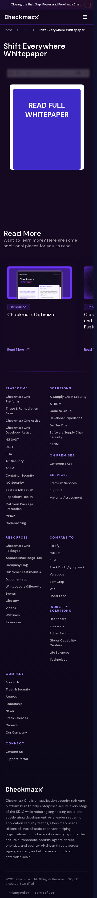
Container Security (20, 475)
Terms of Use (44, 893)
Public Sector (60, 633)
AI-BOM (55, 404)
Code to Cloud (61, 411)
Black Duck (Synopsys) (67, 567)
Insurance (57, 626)
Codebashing (16, 523)
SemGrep (57, 582)
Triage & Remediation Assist (22, 411)
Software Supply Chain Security (67, 434)
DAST (10, 447)
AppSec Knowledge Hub (24, 558)
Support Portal (17, 759)
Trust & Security (18, 689)
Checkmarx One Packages (18, 548)
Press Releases (17, 718)
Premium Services (63, 483)
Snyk (53, 560)
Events (11, 594)
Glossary (12, 601)
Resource (18, 307)
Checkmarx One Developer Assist (18, 430)
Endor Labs (58, 596)
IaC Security (15, 483)
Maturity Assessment (66, 497)
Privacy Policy (18, 893)
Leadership (14, 704)
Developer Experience (66, 418)
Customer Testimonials (23, 572)
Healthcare (58, 619)
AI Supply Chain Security (68, 397)
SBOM (54, 444)
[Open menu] (85, 17)
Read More (15, 349)
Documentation (17, 579)
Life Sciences (59, 652)
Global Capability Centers (63, 642)
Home (8, 30)
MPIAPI (11, 516)
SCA (9, 454)
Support (56, 490)
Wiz (52, 589)
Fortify (55, 546)
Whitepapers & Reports (23, 586)
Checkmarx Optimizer (31, 315)
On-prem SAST (61, 464)
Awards (11, 697)
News (10, 711)
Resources (13, 622)
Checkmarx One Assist (23, 421)
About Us (13, 682)
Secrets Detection (19, 490)
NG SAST (12, 440)
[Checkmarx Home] (22, 17)
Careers (12, 725)
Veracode (57, 574)
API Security (15, 461)
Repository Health (19, 497)
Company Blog (17, 565)
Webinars (13, 615)
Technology (58, 660)
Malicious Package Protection (19, 506)
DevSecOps (58, 425)
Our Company (16, 732)
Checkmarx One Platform (18, 399)
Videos (11, 608)
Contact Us (14, 752)
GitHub (55, 553)
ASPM (10, 468)
